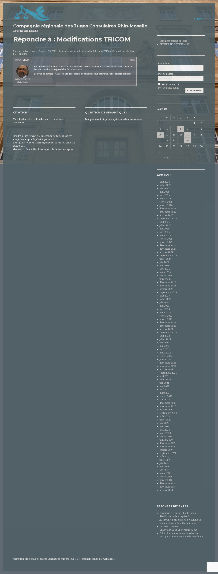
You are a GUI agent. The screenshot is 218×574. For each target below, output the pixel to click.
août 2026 (164, 181)
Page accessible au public (25, 51)
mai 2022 (164, 346)
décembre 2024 (167, 245)
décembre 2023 (167, 282)
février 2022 (165, 356)
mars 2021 (164, 393)
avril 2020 (164, 429)
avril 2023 (164, 309)
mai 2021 (164, 386)
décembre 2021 (167, 362)
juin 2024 (164, 262)
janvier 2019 (165, 480)
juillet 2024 (165, 259)
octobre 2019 (166, 450)
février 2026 (165, 202)
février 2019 (165, 476)
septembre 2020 (168, 413)
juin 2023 (164, 302)
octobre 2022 (166, 329)
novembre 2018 (167, 486)
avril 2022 (164, 349)
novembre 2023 (167, 285)
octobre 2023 (166, 289)
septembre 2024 (168, 255)
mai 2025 (164, 228)
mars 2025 (165, 235)
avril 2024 (164, 269)
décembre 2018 (167, 483)
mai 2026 (164, 192)
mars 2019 (164, 473)
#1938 (132, 60)
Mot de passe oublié (168, 87)
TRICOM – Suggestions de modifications (68, 51)
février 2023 (165, 316)
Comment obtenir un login (173, 41)
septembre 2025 (168, 218)
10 (160, 134)
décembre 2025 (167, 208)
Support (199, 18)
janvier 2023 (166, 319)
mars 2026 (165, 198)
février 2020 (166, 436)
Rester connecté (170, 84)
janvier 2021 (165, 399)
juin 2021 (164, 383)
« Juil (166, 157)
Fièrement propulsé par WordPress (96, 559)
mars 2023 (165, 312)
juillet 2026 (165, 185)
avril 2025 (164, 232)
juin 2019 (164, 463)
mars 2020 (165, 433)
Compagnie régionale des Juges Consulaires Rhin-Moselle (80, 26)
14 (188, 134)
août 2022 (164, 336)
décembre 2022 (167, 322)
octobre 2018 (166, 490)
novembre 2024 (167, 249)
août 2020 (164, 416)
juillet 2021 (165, 379)
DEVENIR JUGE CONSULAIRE (174, 44)
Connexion (194, 90)
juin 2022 (164, 342)
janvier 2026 (166, 205)
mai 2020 (164, 426)
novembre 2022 (167, 326)
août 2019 (164, 456)
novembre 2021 (167, 366)
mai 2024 (164, 265)
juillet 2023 (165, 299)
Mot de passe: (165, 74)
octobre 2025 (166, 215)
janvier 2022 (166, 359)
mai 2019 (164, 466)
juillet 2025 (165, 225)
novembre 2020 (167, 406)
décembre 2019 (167, 443)
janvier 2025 (165, 242)
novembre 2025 (167, 212)
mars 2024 (165, 272)
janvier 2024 (166, 279)
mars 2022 (165, 352)
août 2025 (164, 222)
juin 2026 (164, 188)
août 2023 (164, 295)
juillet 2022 (165, 339)
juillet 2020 (165, 419)
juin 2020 (164, 423)
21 (188, 140)
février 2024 (166, 275)
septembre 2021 (168, 372)
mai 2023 (164, 305)
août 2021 (164, 376)
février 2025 (165, 238)
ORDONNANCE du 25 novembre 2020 (178, 530)
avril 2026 (164, 195)
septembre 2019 (167, 453)
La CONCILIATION (168, 526)
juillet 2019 (164, 460)
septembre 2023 (168, 292)
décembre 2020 (167, 403)
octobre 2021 (166, 369)
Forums (42, 51)
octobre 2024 (166, 252)
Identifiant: (164, 63)
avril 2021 (164, 389)
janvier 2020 (166, 440)
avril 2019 (164, 470)
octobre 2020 (166, 409)
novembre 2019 (167, 446)
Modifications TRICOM (100, 51)
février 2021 (165, 396)
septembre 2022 (168, 332)
